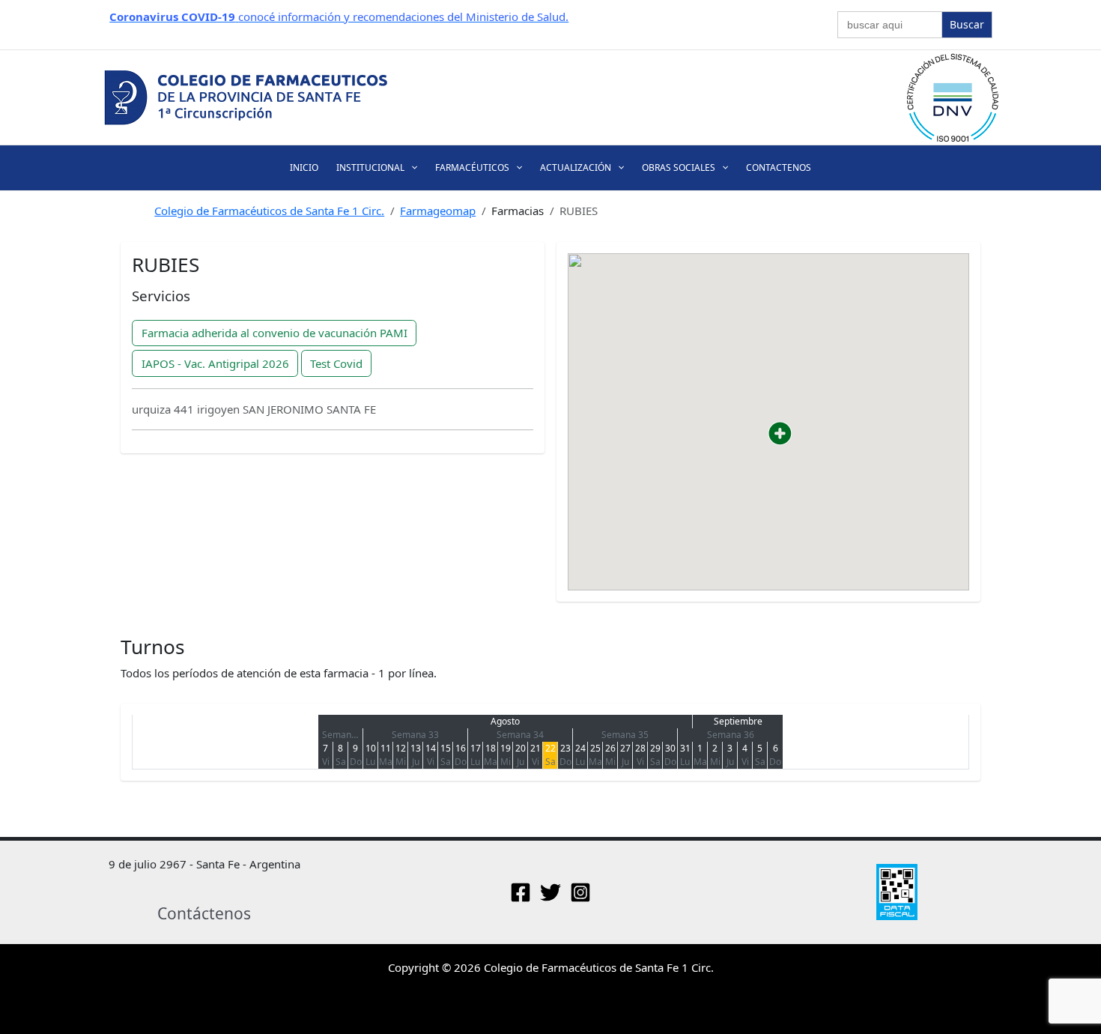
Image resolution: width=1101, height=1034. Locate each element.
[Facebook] (520, 892)
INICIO (304, 167)
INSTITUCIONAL (370, 167)
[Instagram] (580, 892)
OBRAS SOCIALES (678, 167)
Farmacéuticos (472, 167)
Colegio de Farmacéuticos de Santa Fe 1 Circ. (269, 210)
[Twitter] (550, 892)
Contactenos (778, 167)
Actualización (575, 167)
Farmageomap (438, 210)
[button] (410, 167)
